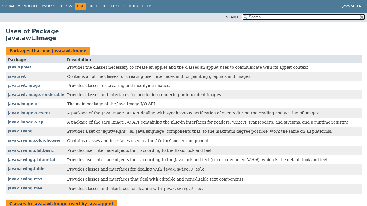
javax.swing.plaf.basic (31, 150)
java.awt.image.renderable (36, 94)
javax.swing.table (26, 169)
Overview (11, 6)
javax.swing (20, 131)
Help (146, 6)
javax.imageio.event (29, 113)
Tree (93, 6)
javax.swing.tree (25, 188)
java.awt (17, 76)
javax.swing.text (25, 179)
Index (133, 6)
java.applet (19, 67)
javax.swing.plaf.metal (31, 159)
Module (31, 6)
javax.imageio (22, 104)
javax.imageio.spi (26, 122)
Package (50, 6)
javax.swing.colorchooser (34, 140)
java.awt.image (69, 51)
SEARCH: (233, 17)
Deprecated (112, 6)
